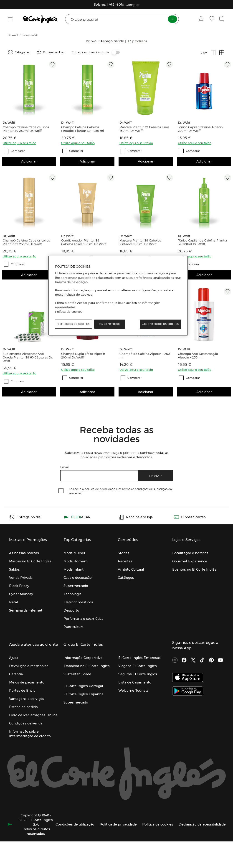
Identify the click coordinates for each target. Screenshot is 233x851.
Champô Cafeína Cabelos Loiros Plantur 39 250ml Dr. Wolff (26, 242)
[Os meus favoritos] (212, 19)
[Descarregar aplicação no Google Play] (187, 691)
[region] (118, 295)
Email (64, 467)
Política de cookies (68, 311)
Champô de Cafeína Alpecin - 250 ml (144, 355)
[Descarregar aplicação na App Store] (187, 678)
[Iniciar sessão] (202, 19)
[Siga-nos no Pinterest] (211, 660)
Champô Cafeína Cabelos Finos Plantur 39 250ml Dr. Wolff (26, 128)
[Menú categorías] (10, 19)
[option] (29, 88)
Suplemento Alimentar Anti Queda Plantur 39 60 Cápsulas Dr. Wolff (28, 357)
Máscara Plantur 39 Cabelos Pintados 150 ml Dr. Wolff (140, 242)
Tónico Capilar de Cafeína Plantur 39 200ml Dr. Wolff (202, 242)
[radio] (213, 52)
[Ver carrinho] (222, 19)
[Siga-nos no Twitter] (193, 660)
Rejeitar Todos (109, 324)
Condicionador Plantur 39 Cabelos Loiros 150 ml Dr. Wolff (83, 242)
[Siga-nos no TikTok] (202, 660)
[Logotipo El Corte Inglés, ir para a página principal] (40, 19)
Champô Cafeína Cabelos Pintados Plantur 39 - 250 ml (82, 128)
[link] (29, 88)
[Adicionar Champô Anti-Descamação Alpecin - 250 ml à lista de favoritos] (227, 291)
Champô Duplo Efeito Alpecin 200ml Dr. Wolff (83, 355)
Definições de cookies (74, 324)
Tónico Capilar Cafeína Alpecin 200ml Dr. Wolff (200, 128)
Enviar (155, 475)
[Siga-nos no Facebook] (184, 660)
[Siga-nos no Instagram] (175, 660)
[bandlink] (132, 4)
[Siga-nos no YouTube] (220, 660)
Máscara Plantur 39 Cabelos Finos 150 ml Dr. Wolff (144, 128)
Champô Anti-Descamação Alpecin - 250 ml (198, 355)
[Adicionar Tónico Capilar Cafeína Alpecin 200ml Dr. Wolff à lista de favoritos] (227, 64)
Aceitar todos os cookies (160, 324)
